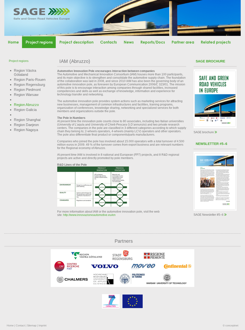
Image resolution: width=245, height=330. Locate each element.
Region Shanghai (27, 120)
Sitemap (31, 325)
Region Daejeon (26, 125)
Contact (20, 325)
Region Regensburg (29, 84)
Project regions (18, 61)
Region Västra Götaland (25, 72)
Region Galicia (25, 110)
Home (10, 325)
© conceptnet (230, 325)
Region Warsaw (26, 95)
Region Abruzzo (26, 105)
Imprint (42, 325)
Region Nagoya (26, 130)
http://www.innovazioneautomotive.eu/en (89, 215)
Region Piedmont (27, 90)
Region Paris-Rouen (29, 79)
